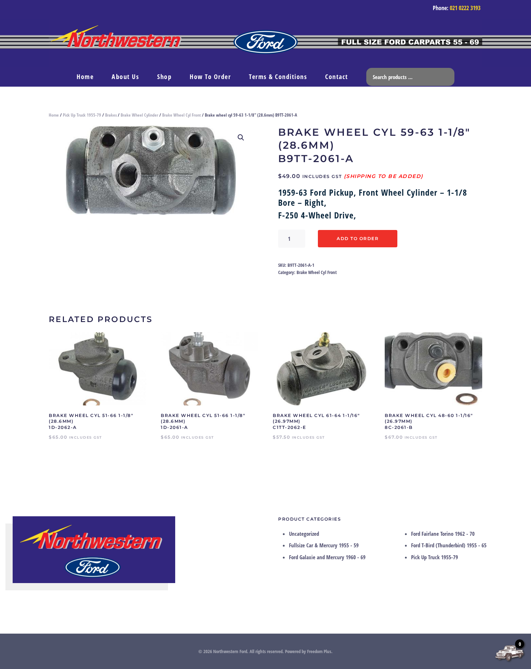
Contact (336, 76)
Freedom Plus (319, 651)
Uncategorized (304, 533)
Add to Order (358, 238)
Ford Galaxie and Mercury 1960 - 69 (327, 557)
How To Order (210, 76)
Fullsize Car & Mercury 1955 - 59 (324, 545)
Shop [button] (164, 76)
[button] (240, 137)
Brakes (111, 115)
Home (85, 76)
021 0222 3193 (465, 8)
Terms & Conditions (278, 76)
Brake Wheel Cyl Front (181, 115)
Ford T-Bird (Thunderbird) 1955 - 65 (449, 545)
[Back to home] (265, 43)
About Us (125, 76)
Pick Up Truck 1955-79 (82, 115)
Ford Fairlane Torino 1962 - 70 (443, 533)
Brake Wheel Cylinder (139, 115)
